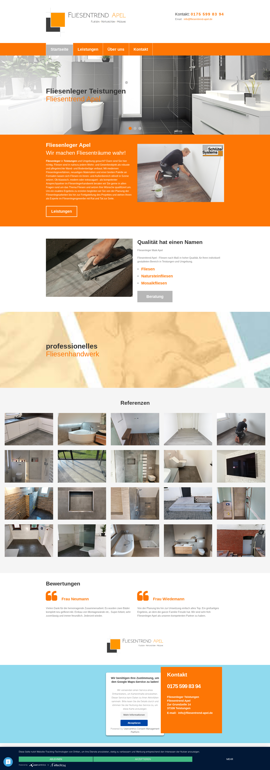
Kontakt (132, 49)
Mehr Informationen (134, 714)
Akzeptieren (134, 723)
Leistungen (84, 49)
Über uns (109, 49)
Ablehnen (56, 759)
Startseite (58, 49)
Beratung (154, 296)
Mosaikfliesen (154, 283)
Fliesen (148, 269)
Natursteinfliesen (157, 276)
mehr (229, 759)
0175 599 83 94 (207, 14)
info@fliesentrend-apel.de (198, 19)
